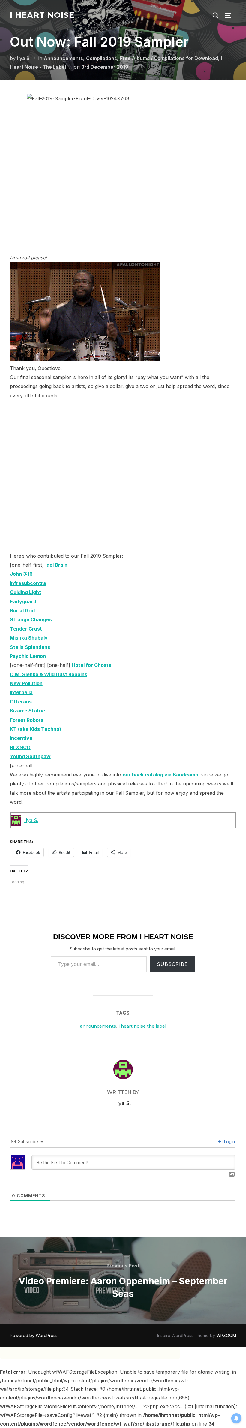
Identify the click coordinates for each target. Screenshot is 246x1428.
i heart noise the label (142, 1026)
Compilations (101, 58)
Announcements (63, 58)
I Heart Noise (42, 15)
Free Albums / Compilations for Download (169, 58)
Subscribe (172, 964)
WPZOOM (226, 1335)
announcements (98, 1026)
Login (229, 1141)
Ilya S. (24, 58)
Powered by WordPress (34, 1335)
